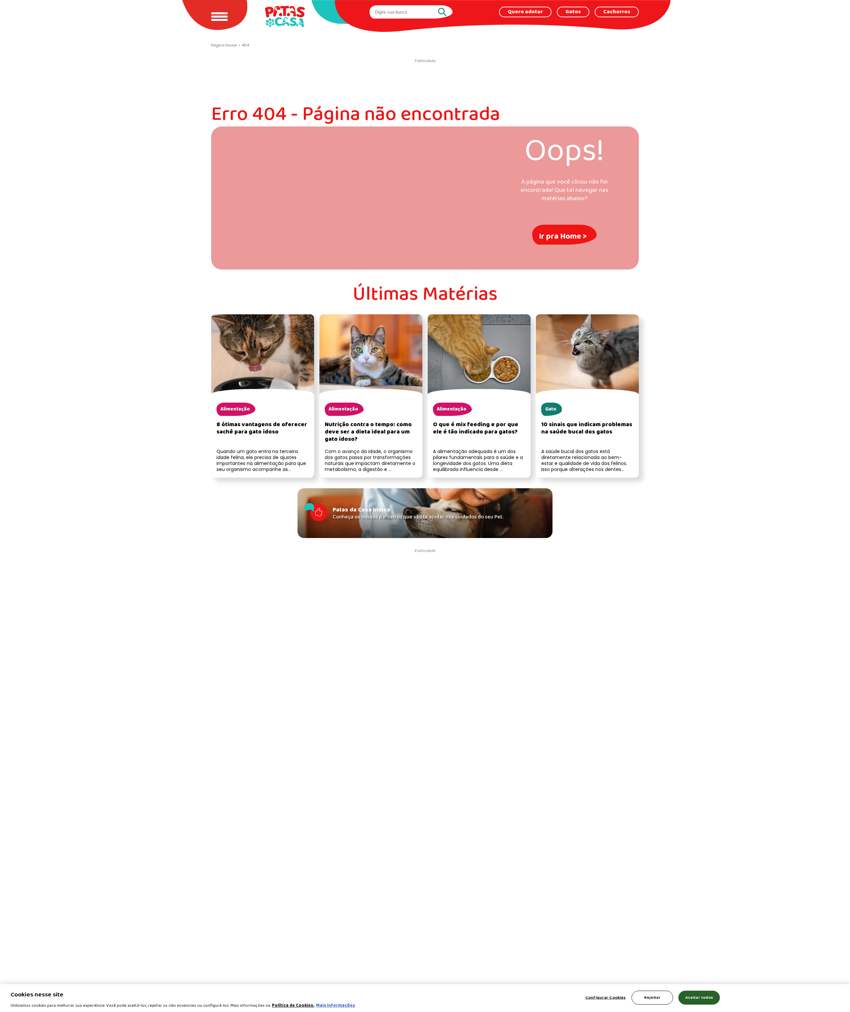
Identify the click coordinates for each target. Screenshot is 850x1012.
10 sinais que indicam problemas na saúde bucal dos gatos (586, 428)
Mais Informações (335, 1005)
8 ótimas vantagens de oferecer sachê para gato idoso (261, 428)
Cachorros (616, 12)
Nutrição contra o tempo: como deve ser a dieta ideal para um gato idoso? (368, 432)
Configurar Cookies (605, 997)
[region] (425, 998)
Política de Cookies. (293, 1005)
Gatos (573, 12)
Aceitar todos (699, 997)
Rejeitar (652, 997)
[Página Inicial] (285, 16)
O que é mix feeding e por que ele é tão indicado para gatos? (475, 428)
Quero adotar (525, 12)
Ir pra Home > (563, 236)
